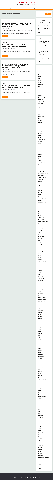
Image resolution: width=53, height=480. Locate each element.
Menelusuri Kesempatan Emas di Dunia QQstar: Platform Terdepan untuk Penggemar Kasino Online (15, 65)
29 (38, 29)
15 (38, 26)
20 (47, 26)
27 (47, 28)
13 (47, 25)
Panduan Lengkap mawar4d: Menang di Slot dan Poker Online (44, 51)
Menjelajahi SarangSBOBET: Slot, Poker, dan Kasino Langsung (44, 42)
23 (40, 28)
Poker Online (29, 8)
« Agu (39, 32)
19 (45, 26)
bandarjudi (13, 28)
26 (45, 28)
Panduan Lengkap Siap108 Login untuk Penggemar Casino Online (44, 60)
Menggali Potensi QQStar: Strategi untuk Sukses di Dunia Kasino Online (16, 86)
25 (44, 28)
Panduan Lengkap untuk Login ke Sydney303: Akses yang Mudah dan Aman (16, 45)
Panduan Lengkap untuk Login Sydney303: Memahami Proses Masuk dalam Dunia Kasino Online (16, 24)
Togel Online (35, 8)
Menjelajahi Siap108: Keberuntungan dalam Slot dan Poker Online (44, 55)
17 (42, 26)
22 (38, 28)
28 (49, 28)
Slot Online (17, 8)
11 (44, 25)
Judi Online (12, 8)
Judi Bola (40, 8)
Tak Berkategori (5, 21)
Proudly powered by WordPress (18, 477)
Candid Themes (38, 477)
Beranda (7, 8)
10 (42, 25)
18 (44, 26)
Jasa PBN (45, 8)
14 (49, 25)
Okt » (41, 32)
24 (42, 28)
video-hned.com (26, 2)
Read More (5, 36)
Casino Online (23, 8)
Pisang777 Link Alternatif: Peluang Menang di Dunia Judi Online (44, 47)
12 (45, 25)
